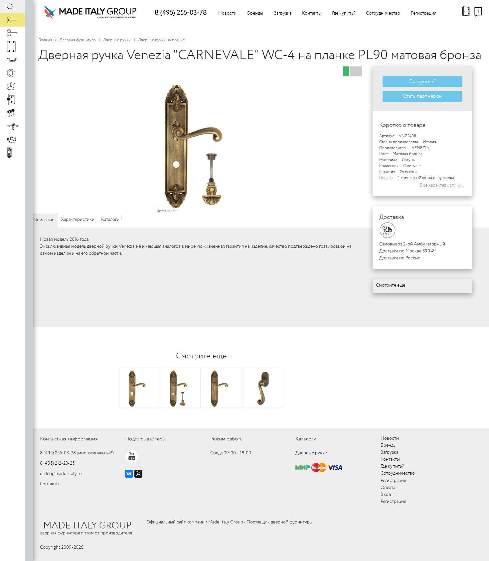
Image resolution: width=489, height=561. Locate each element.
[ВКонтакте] (129, 474)
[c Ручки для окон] (12, 33)
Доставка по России (399, 258)
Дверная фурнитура (78, 40)
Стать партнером (422, 96)
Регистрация (423, 13)
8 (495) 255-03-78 (181, 13)
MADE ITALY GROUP (87, 526)
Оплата (388, 487)
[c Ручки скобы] (12, 46)
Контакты (311, 13)
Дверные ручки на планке (161, 40)
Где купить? (343, 13)
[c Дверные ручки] (12, 20)
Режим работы (227, 439)
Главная (45, 40)
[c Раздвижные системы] (12, 126)
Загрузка (282, 13)
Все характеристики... (443, 185)
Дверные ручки (117, 40)
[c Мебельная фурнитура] (12, 59)
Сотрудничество (383, 13)
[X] (138, 474)
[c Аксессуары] (12, 139)
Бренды (255, 13)
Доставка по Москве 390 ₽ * (407, 251)
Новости (227, 13)
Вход (386, 494)
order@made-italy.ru (61, 473)
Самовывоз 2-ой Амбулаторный (412, 244)
